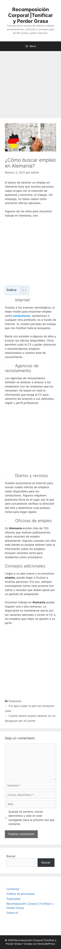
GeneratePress (46, 943)
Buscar (11, 856)
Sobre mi (12, 912)
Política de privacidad (21, 893)
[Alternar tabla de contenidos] (22, 290)
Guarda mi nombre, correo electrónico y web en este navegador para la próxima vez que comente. (31, 818)
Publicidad (13, 898)
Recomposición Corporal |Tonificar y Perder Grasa (30, 15)
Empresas (15, 701)
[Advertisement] (30, 83)
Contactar (13, 889)
